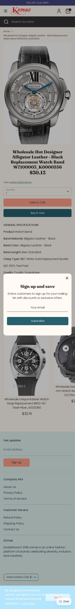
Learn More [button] (28, 603)
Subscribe (37, 321)
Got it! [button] (58, 597)
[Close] (67, 278)
